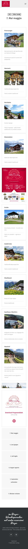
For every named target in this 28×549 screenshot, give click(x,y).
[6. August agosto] (14, 467)
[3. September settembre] (14, 481)
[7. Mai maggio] (14, 433)
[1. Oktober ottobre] (14, 493)
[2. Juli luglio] (14, 456)
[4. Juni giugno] (14, 444)
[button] (25, 4)
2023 (10, 14)
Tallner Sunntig (16, 14)
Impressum (14, 541)
